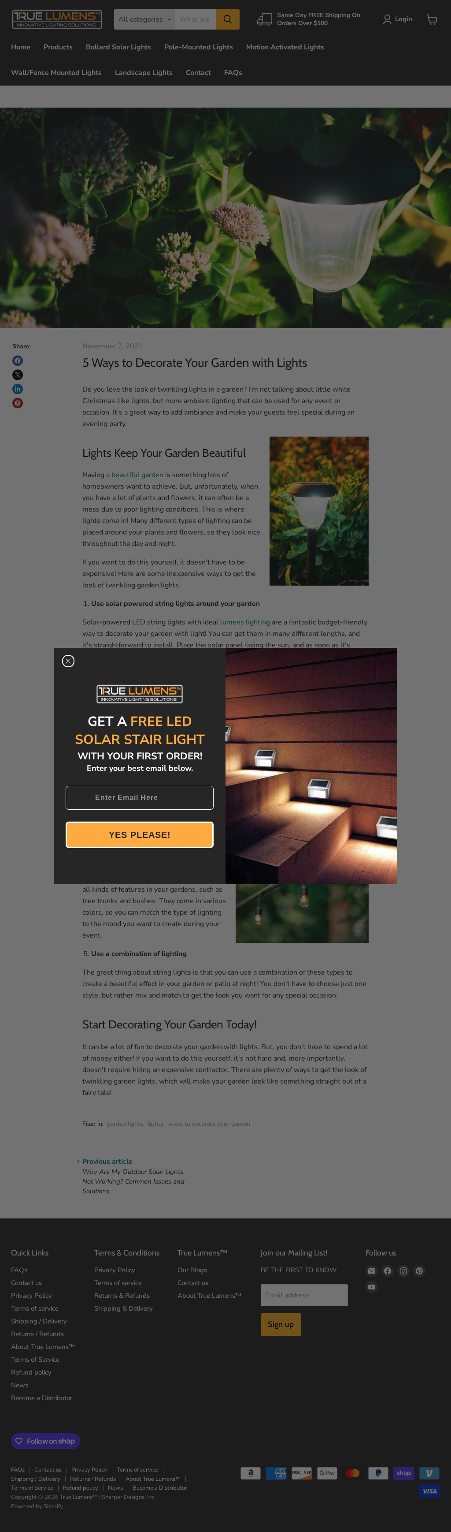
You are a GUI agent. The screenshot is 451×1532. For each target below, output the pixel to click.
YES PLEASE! (140, 835)
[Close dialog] (68, 661)
